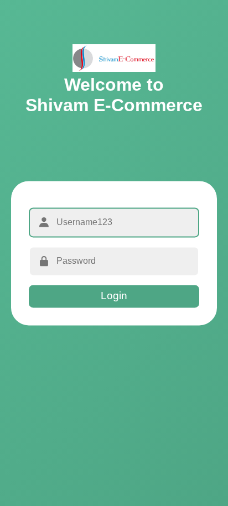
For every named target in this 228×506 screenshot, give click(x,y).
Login (114, 296)
